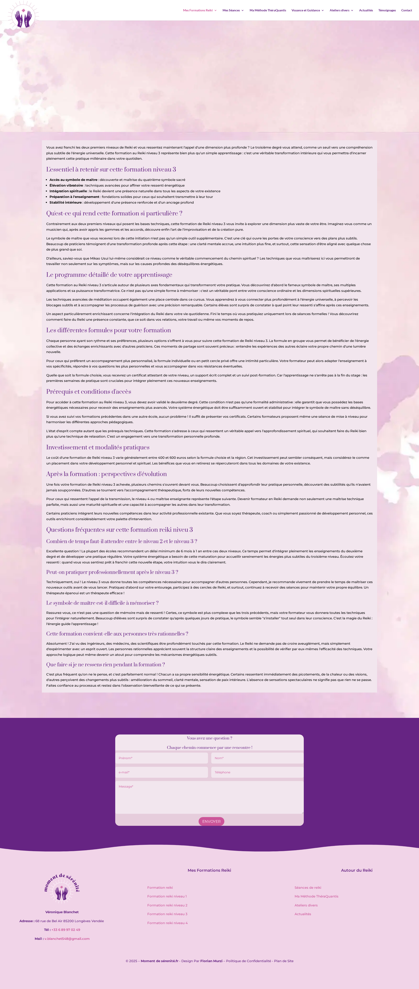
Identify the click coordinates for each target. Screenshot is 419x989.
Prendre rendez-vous (210, 112)
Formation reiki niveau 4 (167, 923)
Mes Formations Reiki (198, 10)
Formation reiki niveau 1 (167, 896)
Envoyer (211, 821)
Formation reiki (160, 887)
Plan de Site (284, 961)
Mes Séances (231, 10)
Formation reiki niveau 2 (167, 905)
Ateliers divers (339, 10)
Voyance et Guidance (306, 10)
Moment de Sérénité (187, 101)
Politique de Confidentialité (248, 961)
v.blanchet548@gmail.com (67, 939)
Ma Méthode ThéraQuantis (268, 10)
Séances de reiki (308, 887)
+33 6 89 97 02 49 (66, 930)
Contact (406, 10)
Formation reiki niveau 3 (167, 914)
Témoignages (387, 10)
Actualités (366, 10)
